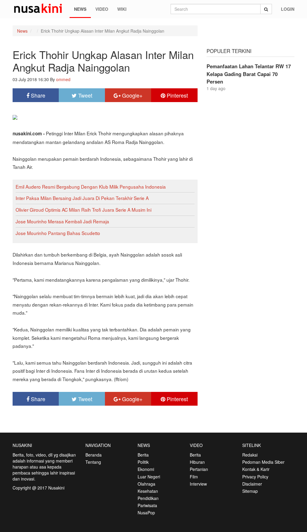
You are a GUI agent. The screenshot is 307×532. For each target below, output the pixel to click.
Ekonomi (146, 469)
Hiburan (197, 462)
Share (37, 95)
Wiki (122, 9)
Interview (198, 484)
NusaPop (146, 513)
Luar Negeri (149, 477)
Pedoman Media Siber (263, 462)
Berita (143, 455)
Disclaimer (252, 484)
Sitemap (250, 491)
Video (101, 9)
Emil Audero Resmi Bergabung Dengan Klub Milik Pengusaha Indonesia (91, 186)
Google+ (132, 95)
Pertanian (199, 469)
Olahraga (146, 484)
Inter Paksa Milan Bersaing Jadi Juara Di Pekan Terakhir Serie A (82, 198)
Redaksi (250, 455)
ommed (63, 79)
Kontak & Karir (256, 469)
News (80, 9)
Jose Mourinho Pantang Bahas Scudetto (58, 233)
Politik (143, 462)
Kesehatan (148, 491)
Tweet (84, 95)
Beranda (93, 455)
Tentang (93, 462)
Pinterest (176, 95)
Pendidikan (148, 498)
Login (287, 9)
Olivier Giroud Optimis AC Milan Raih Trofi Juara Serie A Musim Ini (83, 209)
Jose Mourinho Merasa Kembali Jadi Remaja (62, 221)
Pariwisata (147, 505)
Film (194, 477)
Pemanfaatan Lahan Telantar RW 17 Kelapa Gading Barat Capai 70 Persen (249, 74)
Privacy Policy (255, 477)
